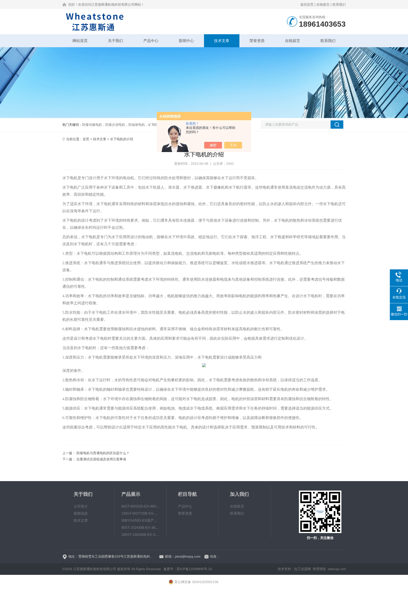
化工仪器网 (302, 569)
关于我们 (115, 41)
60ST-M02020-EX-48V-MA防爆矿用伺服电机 (140, 506)
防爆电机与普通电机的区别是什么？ (102, 453)
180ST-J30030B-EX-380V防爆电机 (140, 535)
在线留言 (323, 4)
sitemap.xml (337, 569)
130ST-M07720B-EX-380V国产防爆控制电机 (140, 513)
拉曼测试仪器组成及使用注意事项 (101, 459)
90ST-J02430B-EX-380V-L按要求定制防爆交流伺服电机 (140, 527)
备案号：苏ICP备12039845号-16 (187, 569)
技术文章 (221, 41)
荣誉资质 (257, 41)
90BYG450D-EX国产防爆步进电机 (140, 520)
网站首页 (80, 41)
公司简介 (81, 506)
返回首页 (307, 4)
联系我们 (339, 4)
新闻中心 (186, 41)
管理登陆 (319, 569)
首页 (86, 139)
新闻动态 (81, 513)
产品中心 (150, 41)
